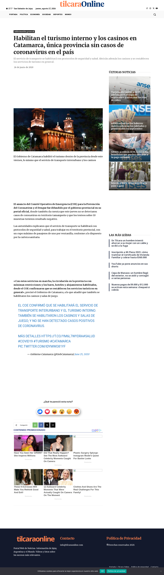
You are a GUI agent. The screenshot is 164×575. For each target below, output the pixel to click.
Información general (24, 31)
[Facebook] (147, 8)
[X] (153, 8)
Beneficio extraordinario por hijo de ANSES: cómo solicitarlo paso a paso (129, 183)
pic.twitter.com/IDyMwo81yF (42, 346)
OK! (102, 571)
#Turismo (41, 341)
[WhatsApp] (35, 425)
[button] (154, 14)
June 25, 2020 (81, 354)
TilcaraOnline (35, 539)
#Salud (89, 336)
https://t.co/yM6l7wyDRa (62, 336)
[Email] (52, 425)
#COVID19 (25, 341)
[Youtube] (156, 8)
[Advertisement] (58, 89)
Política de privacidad (116, 571)
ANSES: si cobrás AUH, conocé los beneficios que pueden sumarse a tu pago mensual (129, 155)
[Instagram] (150, 8)
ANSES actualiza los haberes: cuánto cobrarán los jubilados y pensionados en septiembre (128, 126)
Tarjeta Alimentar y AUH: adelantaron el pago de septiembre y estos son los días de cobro (128, 96)
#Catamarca (60, 341)
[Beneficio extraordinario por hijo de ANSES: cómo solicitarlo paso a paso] (129, 176)
